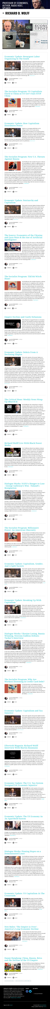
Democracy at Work (16, 997)
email (11, 1005)
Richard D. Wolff (17, 13)
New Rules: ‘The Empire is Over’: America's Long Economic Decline (21, 928)
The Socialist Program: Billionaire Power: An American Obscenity (21, 529)
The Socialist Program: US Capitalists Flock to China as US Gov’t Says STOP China (23, 93)
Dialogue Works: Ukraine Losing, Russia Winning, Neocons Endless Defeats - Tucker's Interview (24, 636)
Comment (9, 390)
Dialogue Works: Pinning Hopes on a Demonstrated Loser (22, 852)
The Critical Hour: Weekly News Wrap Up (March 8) (23, 400)
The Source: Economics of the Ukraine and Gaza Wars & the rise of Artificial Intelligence (23, 237)
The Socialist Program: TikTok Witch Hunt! (22, 277)
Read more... (32, 75)
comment (8, 82)
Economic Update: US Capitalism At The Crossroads (24, 894)
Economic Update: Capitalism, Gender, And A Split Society (23, 565)
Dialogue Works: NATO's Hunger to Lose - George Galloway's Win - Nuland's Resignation (24, 486)
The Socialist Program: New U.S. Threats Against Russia (24, 158)
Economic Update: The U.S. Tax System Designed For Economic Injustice (23, 784)
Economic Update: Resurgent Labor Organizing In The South (22, 57)
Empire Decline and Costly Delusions (22, 317)
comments (8, 148)
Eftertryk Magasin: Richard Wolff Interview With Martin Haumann (21, 747)
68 (28, 980)
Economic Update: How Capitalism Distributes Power (21, 124)
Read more (37, 106)
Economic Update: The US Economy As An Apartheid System (23, 817)
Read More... (13, 835)
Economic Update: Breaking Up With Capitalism (22, 601)
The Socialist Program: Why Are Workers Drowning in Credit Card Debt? (24, 680)
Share (15, 82)
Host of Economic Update (25, 34)
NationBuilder (43, 1005)
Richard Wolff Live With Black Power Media (23, 444)
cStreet (44, 1006)
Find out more (20, 729)
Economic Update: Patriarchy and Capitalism (21, 201)
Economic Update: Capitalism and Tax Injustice (23, 712)
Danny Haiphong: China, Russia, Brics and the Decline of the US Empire (23, 959)
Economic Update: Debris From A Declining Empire (21, 353)
